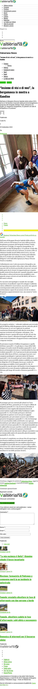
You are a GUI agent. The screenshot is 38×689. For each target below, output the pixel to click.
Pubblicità (6, 659)
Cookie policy (7, 668)
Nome (2, 527)
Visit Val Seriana (8, 670)
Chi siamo (6, 664)
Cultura (6, 16)
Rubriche (6, 20)
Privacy (6, 666)
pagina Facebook (10, 483)
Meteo (6, 18)
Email (2, 531)
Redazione (3, 133)
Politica (6, 9)
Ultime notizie (8, 5)
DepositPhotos (8, 673)
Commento (4, 512)
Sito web (3, 534)
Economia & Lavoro (10, 11)
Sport (5, 13)
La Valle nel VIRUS (10, 22)
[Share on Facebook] (21, 215)
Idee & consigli (8, 24)
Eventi (6, 15)
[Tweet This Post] (21, 217)
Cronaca (6, 7)
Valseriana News (26, 481)
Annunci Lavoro (8, 26)
